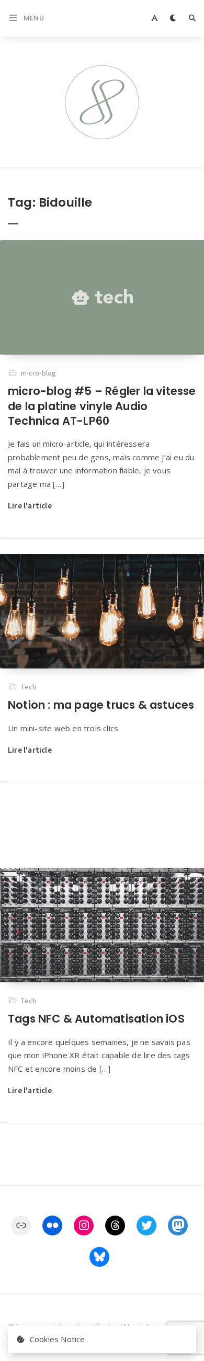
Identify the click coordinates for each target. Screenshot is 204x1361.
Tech (28, 686)
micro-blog (38, 373)
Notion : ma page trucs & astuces (101, 704)
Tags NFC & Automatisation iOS (96, 1018)
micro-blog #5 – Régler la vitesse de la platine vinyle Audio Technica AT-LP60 (102, 405)
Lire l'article (30, 506)
